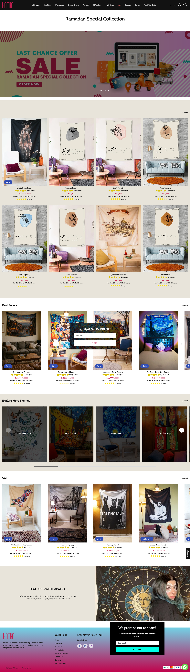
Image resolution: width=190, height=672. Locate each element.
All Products (59, 643)
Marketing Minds (26, 668)
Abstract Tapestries (118, 433)
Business (128, 5)
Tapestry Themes (73, 5)
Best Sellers (47, 5)
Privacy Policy (60, 650)
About (57, 640)
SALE (5, 478)
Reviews (137, 5)
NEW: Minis (97, 5)
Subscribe (95, 343)
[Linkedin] (85, 646)
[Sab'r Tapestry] (24, 238)
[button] (101, 91)
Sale (119, 5)
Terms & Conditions (61, 653)
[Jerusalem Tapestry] (118, 238)
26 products (165, 436)
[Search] (179, 5)
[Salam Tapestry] (71, 238)
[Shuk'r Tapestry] (118, 152)
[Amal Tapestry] (165, 152)
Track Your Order (150, 5)
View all (185, 113)
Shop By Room (109, 5)
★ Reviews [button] (188, 553)
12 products (118, 436)
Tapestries (58, 647)
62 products (71, 436)
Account (172, 5)
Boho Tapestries (24, 433)
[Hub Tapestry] (165, 238)
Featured (86, 5)
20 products (24, 436)
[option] (95, 64)
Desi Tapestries (164, 433)
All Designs (36, 5)
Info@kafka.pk (82, 640)
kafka (9, 668)
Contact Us (59, 657)
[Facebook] (79, 646)
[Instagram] (91, 646)
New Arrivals (59, 5)
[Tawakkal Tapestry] (71, 152)
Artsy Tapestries (71, 433)
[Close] (117, 325)
